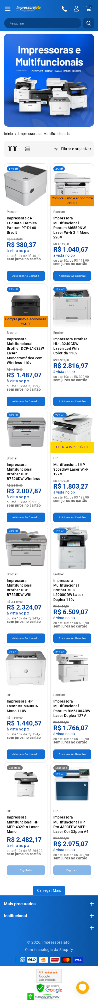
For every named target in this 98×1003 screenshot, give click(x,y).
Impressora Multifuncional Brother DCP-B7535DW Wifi (20, 588)
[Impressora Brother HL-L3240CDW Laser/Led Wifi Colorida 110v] (72, 306)
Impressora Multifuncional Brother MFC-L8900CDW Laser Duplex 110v (68, 590)
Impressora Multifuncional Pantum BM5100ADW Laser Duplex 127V (71, 708)
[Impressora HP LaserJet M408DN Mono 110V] (26, 668)
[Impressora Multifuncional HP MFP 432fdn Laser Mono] (26, 784)
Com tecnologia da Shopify (49, 949)
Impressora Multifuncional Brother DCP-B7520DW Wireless (23, 472)
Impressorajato (56, 942)
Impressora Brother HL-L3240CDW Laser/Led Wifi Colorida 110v (70, 346)
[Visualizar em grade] (12, 149)
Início (8, 134)
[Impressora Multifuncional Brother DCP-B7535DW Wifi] (26, 547)
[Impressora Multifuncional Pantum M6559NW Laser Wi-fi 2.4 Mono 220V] (72, 185)
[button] (7, 9)
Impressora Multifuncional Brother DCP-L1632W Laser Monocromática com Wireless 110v (25, 351)
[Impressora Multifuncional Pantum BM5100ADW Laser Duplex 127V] (72, 668)
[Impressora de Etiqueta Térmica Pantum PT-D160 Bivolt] (26, 185)
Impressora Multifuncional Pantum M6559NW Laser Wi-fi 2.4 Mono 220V (71, 227)
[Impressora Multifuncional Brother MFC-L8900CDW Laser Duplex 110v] (72, 547)
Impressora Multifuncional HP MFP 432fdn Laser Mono (23, 824)
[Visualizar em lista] (27, 149)
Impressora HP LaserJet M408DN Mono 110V (22, 706)
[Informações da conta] (76, 8)
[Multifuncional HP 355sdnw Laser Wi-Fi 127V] (72, 431)
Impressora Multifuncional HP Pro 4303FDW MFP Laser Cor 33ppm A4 (71, 824)
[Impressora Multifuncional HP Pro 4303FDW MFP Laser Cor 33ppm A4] (72, 784)
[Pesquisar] (88, 23)
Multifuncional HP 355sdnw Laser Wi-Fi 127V (71, 469)
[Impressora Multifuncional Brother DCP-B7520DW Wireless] (26, 431)
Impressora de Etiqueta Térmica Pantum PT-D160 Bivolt (22, 225)
